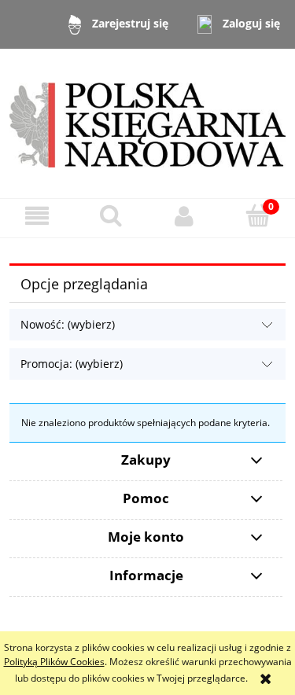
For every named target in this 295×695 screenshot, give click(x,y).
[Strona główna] (147, 122)
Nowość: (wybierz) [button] (67, 324)
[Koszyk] (258, 215)
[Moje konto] (185, 216)
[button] (37, 216)
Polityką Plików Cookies (54, 661)
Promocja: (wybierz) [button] (71, 363)
